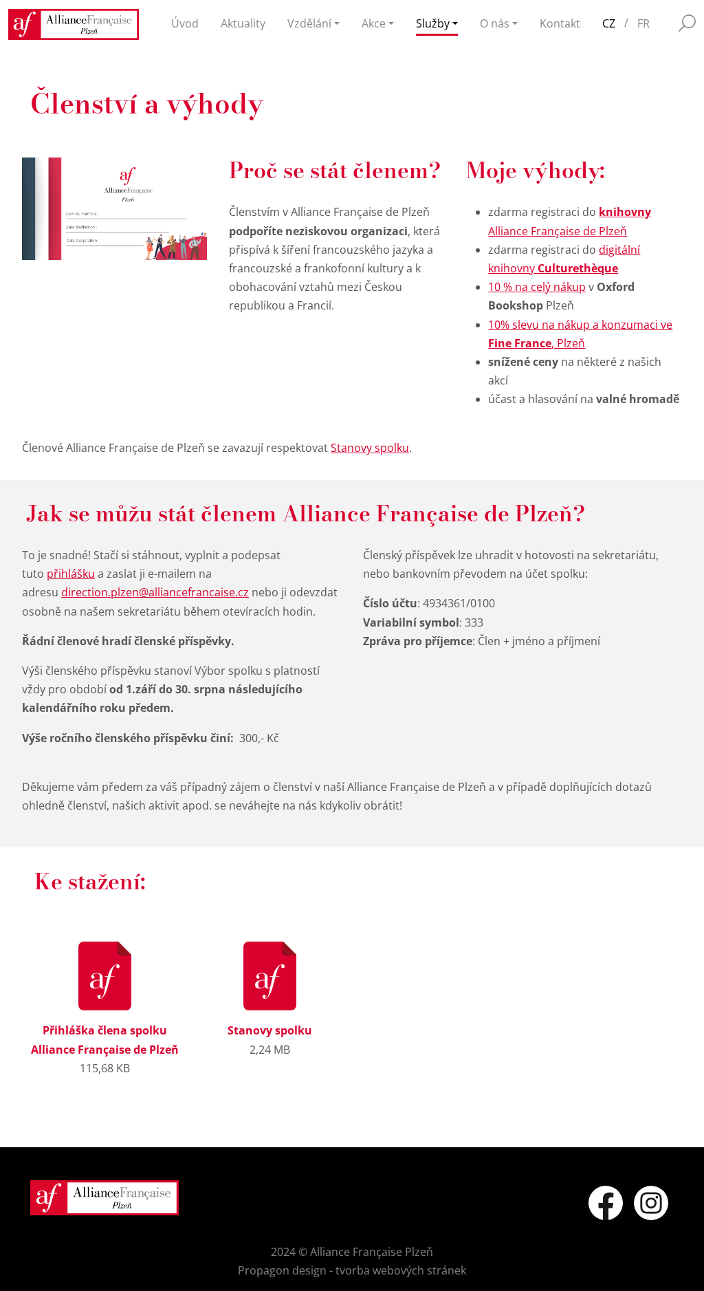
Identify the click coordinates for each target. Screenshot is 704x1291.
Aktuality (243, 23)
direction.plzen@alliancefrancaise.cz (155, 592)
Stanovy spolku (370, 447)
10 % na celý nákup (537, 286)
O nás (494, 23)
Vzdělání (309, 23)
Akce (374, 23)
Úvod (185, 23)
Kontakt (560, 23)
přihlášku (71, 573)
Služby (433, 23)
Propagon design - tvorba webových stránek (352, 1270)
